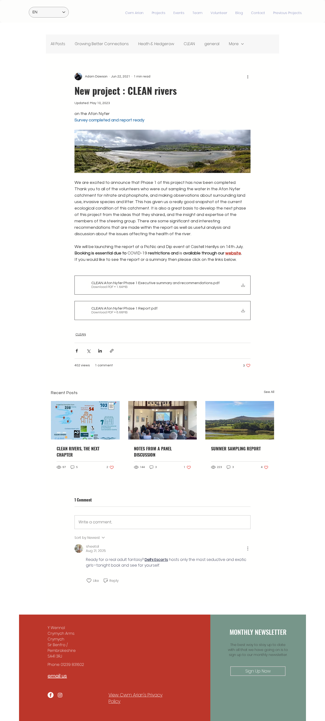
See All (269, 392)
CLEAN (189, 44)
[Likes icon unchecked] (89, 580)
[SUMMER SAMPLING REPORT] (239, 420)
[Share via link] (111, 351)
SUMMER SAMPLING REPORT (236, 448)
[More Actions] (248, 548)
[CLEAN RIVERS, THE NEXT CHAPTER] (85, 420)
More (234, 44)
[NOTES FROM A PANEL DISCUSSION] (162, 420)
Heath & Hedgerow (156, 44)
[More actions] (248, 76)
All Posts (58, 44)
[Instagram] (60, 695)
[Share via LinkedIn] (100, 351)
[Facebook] (51, 695)
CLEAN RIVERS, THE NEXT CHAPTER (78, 451)
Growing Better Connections (102, 44)
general (211, 44)
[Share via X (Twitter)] (88, 351)
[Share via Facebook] (76, 351)
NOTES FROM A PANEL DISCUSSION (153, 451)
